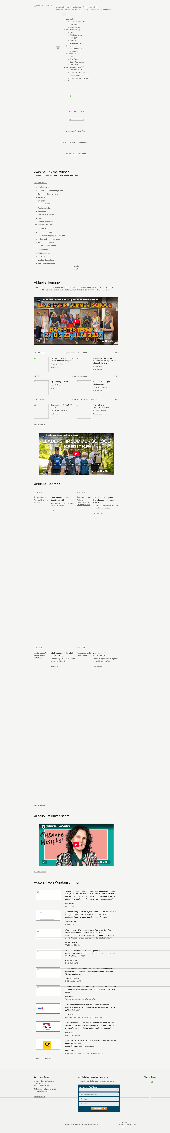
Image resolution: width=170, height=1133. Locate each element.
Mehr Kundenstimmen (42, 1059)
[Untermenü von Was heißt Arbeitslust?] (83, 67)
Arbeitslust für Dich (76, 111)
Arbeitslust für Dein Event (76, 153)
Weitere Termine (39, 424)
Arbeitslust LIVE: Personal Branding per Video (61, 499)
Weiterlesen (55, 367)
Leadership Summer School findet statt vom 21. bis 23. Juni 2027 (89, 287)
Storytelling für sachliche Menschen (101, 406)
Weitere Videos (40, 872)
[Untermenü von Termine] (73, 46)
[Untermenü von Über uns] (73, 19)
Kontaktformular (39, 1097)
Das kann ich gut (40, 183)
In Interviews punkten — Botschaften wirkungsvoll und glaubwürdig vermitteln (104, 360)
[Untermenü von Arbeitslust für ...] (79, 54)
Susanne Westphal (57, 364)
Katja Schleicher (56, 385)
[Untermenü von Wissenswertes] (78, 30)
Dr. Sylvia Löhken (99, 410)
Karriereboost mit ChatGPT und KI (61, 406)
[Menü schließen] (64, 14)
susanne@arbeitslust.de (47, 1089)
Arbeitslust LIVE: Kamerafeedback (100, 654)
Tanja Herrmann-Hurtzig (101, 387)
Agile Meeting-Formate (59, 382)
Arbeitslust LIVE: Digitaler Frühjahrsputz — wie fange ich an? (103, 500)
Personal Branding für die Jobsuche (101, 383)
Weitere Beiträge (40, 805)
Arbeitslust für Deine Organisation (76, 142)
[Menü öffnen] (58, 48)
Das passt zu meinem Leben (45, 245)
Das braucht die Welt (42, 204)
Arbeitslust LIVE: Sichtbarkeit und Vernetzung (62, 654)
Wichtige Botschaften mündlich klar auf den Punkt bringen (62, 359)
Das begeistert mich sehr (43, 224)
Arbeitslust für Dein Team (76, 131)
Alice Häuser (97, 366)
